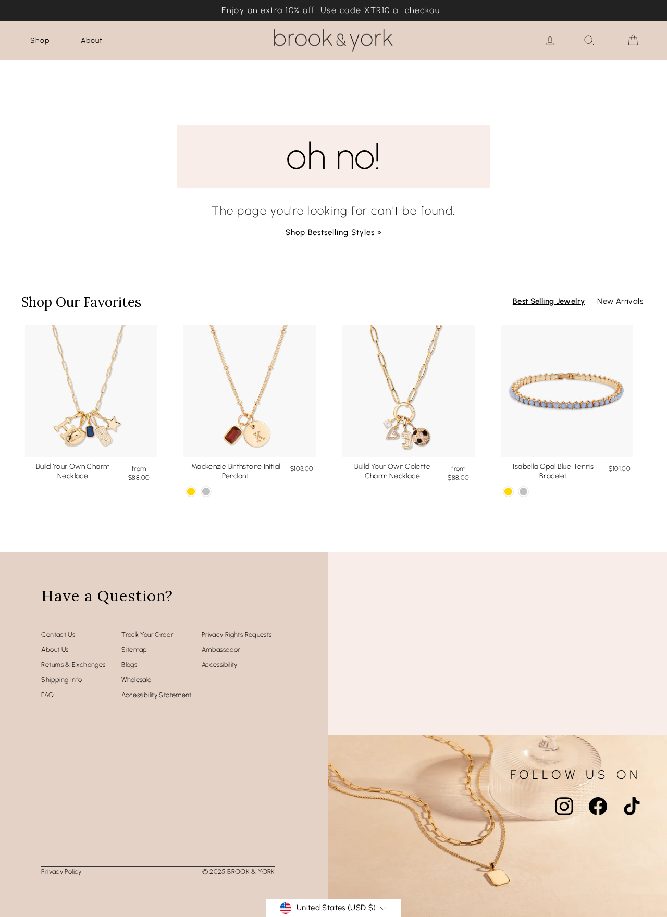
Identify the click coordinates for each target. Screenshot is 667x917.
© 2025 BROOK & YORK (238, 871)
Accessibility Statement (156, 695)
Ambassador (221, 649)
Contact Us (58, 634)
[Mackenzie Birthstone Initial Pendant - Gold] (191, 492)
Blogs (129, 664)
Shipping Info (61, 680)
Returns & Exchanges (73, 664)
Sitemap (134, 649)
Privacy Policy (61, 871)
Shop (40, 40)
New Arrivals (620, 301)
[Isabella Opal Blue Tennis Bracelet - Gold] (508, 492)
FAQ (47, 695)
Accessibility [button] (220, 664)
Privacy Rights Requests (237, 634)
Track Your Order (147, 634)
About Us (54, 649)
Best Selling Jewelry (549, 301)
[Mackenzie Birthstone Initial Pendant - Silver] (206, 492)
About (92, 40)
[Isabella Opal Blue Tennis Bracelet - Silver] (523, 492)
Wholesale (136, 680)
